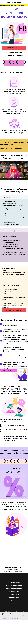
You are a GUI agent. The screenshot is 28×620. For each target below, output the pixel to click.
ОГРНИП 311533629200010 (14, 585)
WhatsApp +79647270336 (14, 600)
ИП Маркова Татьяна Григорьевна (14, 580)
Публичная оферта (14, 591)
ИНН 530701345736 (14, 582)
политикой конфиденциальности (11, 618)
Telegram (14, 603)
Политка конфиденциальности (14, 588)
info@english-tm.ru (14, 597)
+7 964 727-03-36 (14, 594)
